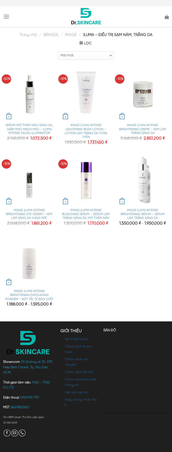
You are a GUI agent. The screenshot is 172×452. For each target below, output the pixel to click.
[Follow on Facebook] (7, 433)
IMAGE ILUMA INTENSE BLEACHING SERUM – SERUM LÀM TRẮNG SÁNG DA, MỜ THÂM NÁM (86, 214)
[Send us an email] (14, 433)
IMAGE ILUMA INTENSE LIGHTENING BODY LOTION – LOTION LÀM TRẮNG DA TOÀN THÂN (86, 131)
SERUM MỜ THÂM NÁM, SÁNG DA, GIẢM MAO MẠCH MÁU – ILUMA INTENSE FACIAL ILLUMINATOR (29, 129)
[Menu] (6, 16)
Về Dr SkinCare (76, 339)
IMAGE (71, 35)
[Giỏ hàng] (167, 16)
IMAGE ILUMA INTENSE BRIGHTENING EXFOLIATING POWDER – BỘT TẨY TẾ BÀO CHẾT (29, 295)
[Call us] (22, 433)
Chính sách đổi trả (79, 372)
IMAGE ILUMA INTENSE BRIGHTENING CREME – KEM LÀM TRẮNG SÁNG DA (142, 129)
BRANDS (50, 35)
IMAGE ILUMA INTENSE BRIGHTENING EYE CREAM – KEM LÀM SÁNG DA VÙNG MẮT (29, 214)
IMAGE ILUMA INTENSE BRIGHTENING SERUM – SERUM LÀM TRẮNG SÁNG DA (143, 214)
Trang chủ (28, 35)
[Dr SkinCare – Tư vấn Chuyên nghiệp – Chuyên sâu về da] (86, 16)
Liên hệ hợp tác (77, 392)
